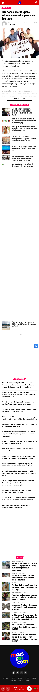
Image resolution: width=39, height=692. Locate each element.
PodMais (21, 681)
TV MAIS (28, 681)
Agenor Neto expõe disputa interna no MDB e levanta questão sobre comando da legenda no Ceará (19, 473)
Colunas (13, 681)
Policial (13, 678)
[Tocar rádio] (29, 688)
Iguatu (34, 678)
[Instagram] (8, 689)
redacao (12, 24)
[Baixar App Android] (35, 689)
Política (27, 678)
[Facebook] (3, 689)
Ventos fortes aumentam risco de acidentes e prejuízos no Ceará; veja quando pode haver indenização (18, 434)
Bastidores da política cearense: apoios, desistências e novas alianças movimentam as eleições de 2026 (18, 395)
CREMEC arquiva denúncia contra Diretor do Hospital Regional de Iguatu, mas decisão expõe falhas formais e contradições (19, 483)
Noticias (5, 678)
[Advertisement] (19, 354)
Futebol (20, 678)
